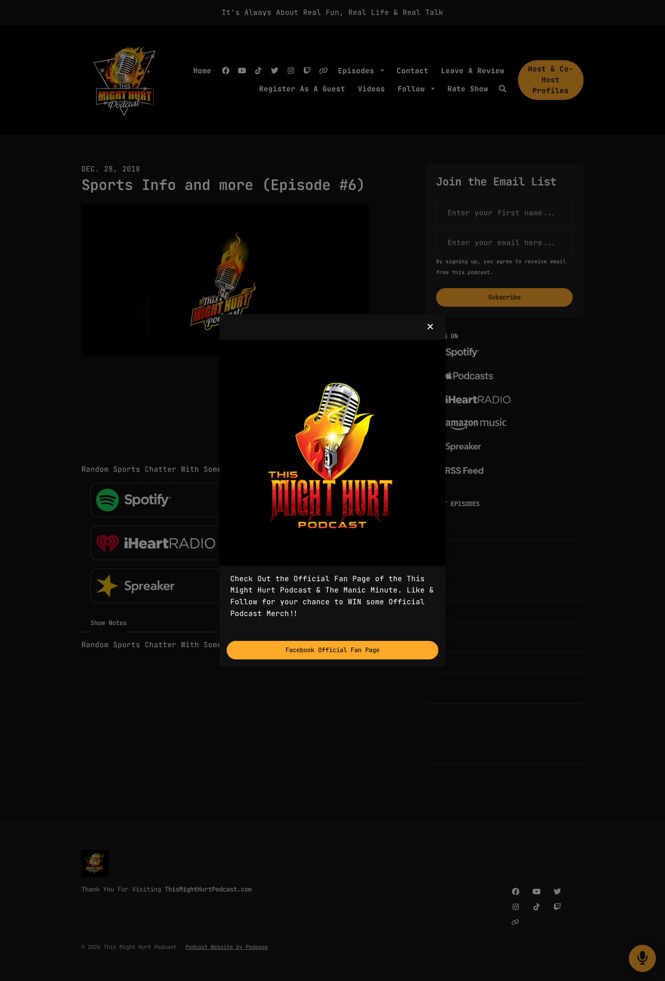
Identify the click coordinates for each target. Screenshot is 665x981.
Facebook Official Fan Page (332, 650)
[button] (430, 327)
